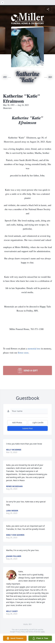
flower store (23, 352)
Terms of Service (34, 632)
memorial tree (34, 348)
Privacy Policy (20, 632)
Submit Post (27, 428)
